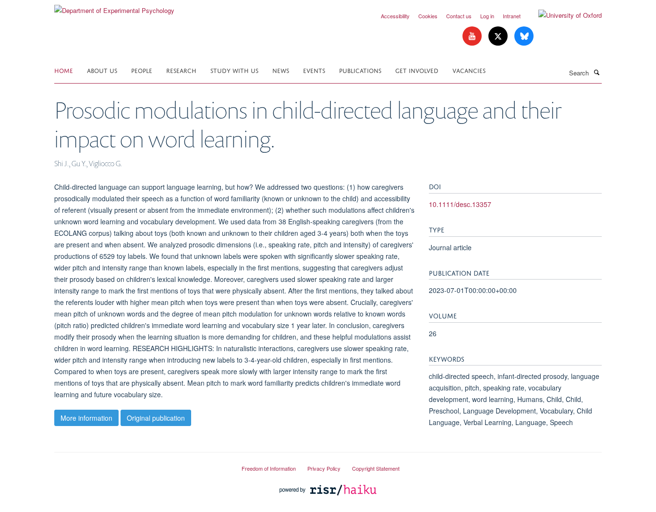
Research (181, 69)
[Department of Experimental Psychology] (114, 7)
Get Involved (416, 69)
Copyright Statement (376, 468)
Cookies (427, 16)
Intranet (512, 16)
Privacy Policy (323, 468)
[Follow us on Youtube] (473, 36)
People (141, 69)
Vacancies (469, 69)
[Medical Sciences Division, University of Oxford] (140, 464)
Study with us (234, 69)
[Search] (596, 72)
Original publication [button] (156, 418)
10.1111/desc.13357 (460, 204)
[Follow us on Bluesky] (524, 36)
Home (63, 69)
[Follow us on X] (499, 36)
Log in (487, 16)
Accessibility (395, 16)
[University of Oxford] (563, 15)
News (280, 69)
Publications (360, 69)
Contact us (459, 16)
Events (314, 69)
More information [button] (86, 418)
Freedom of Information (269, 468)
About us (102, 69)
